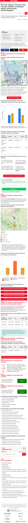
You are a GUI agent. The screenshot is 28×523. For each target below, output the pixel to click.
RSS (10, 505)
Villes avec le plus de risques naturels (14, 176)
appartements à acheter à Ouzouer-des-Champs (13, 331)
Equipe (11, 504)
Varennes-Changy (23, 16)
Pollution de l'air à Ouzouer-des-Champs (14, 292)
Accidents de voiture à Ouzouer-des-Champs (12, 417)
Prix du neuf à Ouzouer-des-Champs (10, 431)
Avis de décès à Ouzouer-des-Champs (10, 412)
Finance (4, 451)
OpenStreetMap (20, 85)
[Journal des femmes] (7, 513)
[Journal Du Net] (7, 516)
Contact (24, 504)
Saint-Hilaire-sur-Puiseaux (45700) (9, 398)
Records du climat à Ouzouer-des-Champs (14, 288)
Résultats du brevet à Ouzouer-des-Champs (12, 442)
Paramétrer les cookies (5, 506)
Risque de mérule (18, 38)
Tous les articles (6, 505)
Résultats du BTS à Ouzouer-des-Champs (11, 444)
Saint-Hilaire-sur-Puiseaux (12, 16)
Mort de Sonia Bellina (7, 463)
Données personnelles (21, 505)
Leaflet (11, 85)
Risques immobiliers (12, 3)
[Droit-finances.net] (20, 516)
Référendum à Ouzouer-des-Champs (10, 433)
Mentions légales (18, 506)
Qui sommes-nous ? (5, 504)
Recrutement (14, 505)
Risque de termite (18, 40)
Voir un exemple (22, 451)
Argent (4, 3)
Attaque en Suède (6, 474)
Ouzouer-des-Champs (7, 410)
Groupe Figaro (24, 506)
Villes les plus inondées (14, 97)
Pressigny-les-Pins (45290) (8, 401)
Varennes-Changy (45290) (7, 399)
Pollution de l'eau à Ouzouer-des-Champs (14, 295)
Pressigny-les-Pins (6, 17)
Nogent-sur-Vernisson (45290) (8, 404)
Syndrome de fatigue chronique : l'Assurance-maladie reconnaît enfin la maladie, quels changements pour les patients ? (14, 471)
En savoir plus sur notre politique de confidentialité (11, 191)
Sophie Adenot (5, 466)
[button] (2, 62)
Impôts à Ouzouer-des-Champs (9, 423)
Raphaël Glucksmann (7, 476)
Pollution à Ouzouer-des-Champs (9, 413)
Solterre (13, 17)
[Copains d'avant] (7, 519)
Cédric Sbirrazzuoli (6, 468)
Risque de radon (18, 37)
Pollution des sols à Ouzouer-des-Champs (14, 299)
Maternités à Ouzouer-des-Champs (10, 428)
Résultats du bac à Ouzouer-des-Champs (11, 441)
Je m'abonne (13, 189)
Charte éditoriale (16, 504)
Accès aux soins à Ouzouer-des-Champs (11, 430)
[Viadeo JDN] (20, 519)
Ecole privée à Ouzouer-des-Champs (10, 426)
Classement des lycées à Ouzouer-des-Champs (12, 415)
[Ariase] (7, 521)
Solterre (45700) (5, 402)
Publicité (21, 504)
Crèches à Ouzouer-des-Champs (9, 425)
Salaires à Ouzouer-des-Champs (9, 420)
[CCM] (20, 513)
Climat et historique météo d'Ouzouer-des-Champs (13, 418)
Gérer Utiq (12, 506)
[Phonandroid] (20, 521)
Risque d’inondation (6, 34)
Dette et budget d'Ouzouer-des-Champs (11, 421)
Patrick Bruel (5, 464)
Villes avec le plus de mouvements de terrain (14, 357)
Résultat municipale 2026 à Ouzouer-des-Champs (13, 439)
